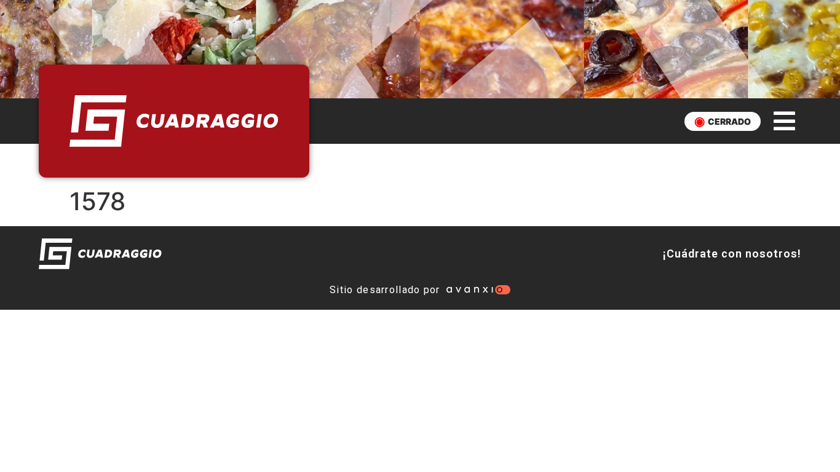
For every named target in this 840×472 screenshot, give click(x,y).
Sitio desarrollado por (385, 290)
